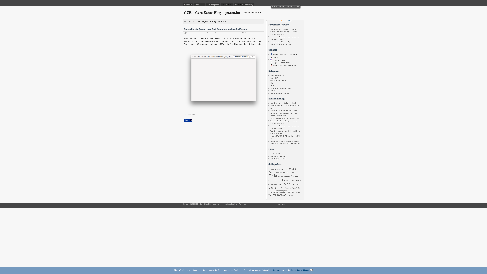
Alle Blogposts (213, 5)
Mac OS (294, 184)
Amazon (282, 169)
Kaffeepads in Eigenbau (278, 156)
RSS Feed (286, 20)
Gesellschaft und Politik (278, 80)
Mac (287, 184)
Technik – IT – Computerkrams (280, 88)
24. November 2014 (211, 33)
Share (188, 120)
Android (291, 168)
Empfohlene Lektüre (277, 75)
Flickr (272, 176)
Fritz (279, 176)
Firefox (289, 172)
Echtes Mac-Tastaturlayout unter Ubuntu (284, 111)
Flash (293, 172)
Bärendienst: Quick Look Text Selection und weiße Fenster (216, 29)
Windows (277, 195)
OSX (298, 188)
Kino (272, 83)
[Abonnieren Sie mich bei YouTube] (271, 65)
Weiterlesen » (191, 115)
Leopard (280, 185)
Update (281, 192)
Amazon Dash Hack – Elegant (280, 44)
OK (311, 270)
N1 (284, 188)
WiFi (270, 195)
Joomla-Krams (275, 154)
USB (284, 192)
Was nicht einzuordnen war (279, 93)
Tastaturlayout (273, 193)
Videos (272, 91)
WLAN (284, 195)
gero (200, 33)
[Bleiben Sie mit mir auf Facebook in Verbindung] (271, 55)
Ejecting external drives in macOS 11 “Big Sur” (286, 118)
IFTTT (278, 180)
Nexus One (290, 188)
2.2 (269, 169)
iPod (297, 181)
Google (295, 176)
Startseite (188, 5)
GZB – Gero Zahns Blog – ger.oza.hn (212, 12)
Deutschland (279, 172)
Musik (272, 86)
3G (272, 169)
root (273, 191)
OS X (270, 191)
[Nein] (484, 270)
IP (284, 181)
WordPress (242, 204)
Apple (271, 172)
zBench (232, 204)
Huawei (270, 181)
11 (277, 169)
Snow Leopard (281, 191)
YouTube (290, 195)
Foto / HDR (274, 78)
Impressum (226, 5)
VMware (297, 193)
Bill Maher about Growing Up (280, 42)
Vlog (292, 192)
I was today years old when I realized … (284, 29)
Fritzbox (283, 176)
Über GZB (199, 5)
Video (288, 193)
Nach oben (281, 204)
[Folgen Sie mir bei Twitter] (271, 63)
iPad (288, 180)
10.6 (274, 169)
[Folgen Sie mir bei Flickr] (271, 60)
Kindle (274, 185)
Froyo (288, 176)
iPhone (293, 181)
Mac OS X (275, 188)
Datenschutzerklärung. (300, 270)
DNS (284, 172)
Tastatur (290, 191)
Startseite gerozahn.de (278, 159)
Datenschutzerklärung (244, 5)
